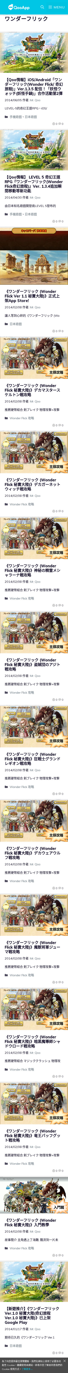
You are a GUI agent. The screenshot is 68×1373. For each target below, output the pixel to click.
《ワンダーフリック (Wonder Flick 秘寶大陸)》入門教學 (30, 1222)
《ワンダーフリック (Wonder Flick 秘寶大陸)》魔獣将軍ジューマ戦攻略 (32, 947)
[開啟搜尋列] (42, 7)
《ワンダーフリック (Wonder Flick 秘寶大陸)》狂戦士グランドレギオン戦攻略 (32, 759)
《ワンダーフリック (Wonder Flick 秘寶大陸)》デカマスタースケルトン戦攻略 (32, 390)
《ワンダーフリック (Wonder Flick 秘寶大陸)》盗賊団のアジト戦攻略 (32, 665)
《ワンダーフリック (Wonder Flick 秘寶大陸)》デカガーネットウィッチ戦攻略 (32, 484)
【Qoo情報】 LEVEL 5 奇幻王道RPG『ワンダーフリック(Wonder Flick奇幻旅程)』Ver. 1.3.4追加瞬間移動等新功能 (34, 184)
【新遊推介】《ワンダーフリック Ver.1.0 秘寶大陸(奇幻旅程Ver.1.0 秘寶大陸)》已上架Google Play (32, 1315)
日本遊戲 (31, 117)
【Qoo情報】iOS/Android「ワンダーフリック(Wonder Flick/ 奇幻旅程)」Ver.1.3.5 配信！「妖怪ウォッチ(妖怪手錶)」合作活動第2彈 (34, 86)
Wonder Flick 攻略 (22, 418)
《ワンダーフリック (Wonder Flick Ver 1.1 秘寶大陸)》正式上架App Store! (32, 296)
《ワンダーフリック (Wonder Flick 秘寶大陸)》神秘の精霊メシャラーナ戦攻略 (32, 570)
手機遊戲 (16, 117)
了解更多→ (27, 1369)
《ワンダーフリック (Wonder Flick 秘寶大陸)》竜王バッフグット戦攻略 (32, 1136)
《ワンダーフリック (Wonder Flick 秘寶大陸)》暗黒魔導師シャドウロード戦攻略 (32, 1041)
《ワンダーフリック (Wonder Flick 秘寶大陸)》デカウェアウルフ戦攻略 (32, 853)
